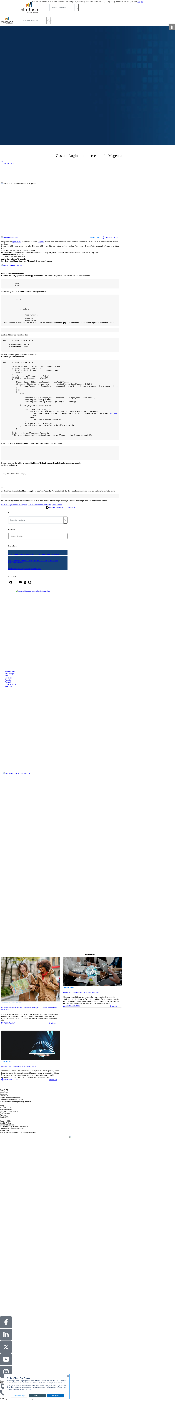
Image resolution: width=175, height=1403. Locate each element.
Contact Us (4, 1117)
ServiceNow (4, 1096)
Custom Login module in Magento (14, 505)
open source (16, 242)
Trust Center (4, 1131)
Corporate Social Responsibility (12, 1129)
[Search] (65, 520)
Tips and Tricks (8, 163)
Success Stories (6, 1107)
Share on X (70, 507)
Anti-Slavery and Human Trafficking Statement (18, 1132)
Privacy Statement (7, 1125)
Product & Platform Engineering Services (15, 1101)
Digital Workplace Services (10, 1098)
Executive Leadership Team (10, 1111)
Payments (3, 1094)
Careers (3, 1115)
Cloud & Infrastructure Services (12, 1100)
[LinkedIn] (25, 582)
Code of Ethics (5, 1121)
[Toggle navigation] (51, 20)
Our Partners (5, 1113)
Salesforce (4, 1092)
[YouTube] (20, 582)
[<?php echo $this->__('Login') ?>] (2, 487)
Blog (1, 161)
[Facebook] (10, 582)
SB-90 (48, 505)
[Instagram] (29, 582)
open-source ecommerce (37, 505)
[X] (15, 582)
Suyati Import (57, 505)
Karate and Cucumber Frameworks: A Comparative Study (81, 992)
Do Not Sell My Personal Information (14, 1127)
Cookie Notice (5, 1123)
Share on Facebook (56, 507)
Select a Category (17, 536)
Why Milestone (6, 1109)
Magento (41, 242)
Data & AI (4, 1090)
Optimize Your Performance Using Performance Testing (19, 1066)
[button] (172, 27)
